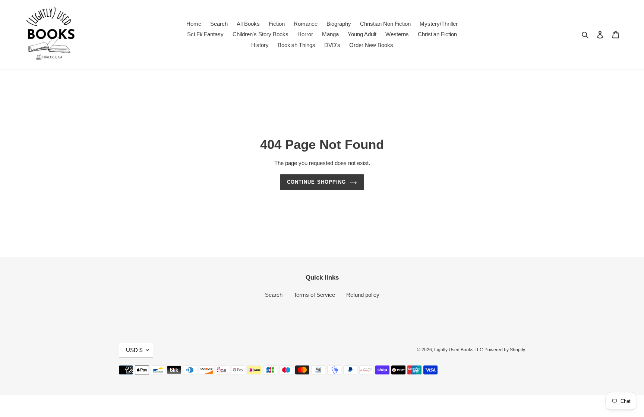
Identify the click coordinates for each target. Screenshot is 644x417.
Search (273, 295)
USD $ (134, 350)
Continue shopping (316, 182)
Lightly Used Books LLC (458, 349)
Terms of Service (314, 295)
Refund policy (362, 295)
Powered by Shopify (504, 349)
